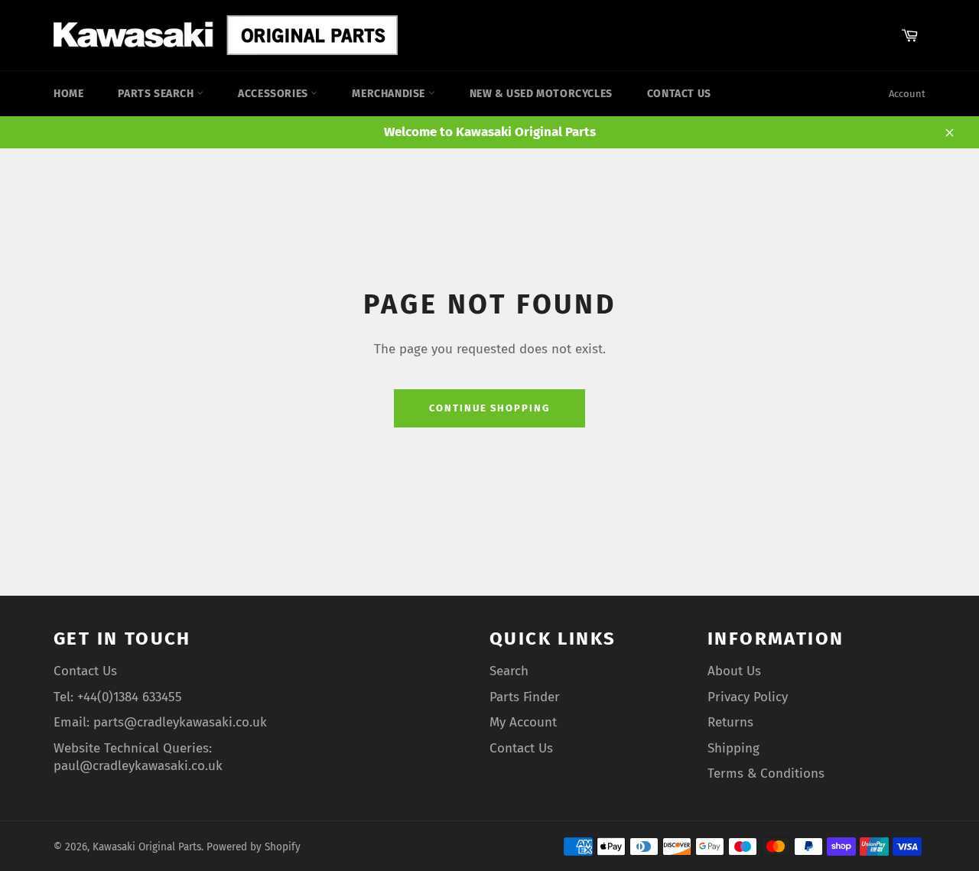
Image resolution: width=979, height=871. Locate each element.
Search (509, 671)
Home (68, 93)
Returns (730, 722)
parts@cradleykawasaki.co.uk (180, 722)
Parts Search (157, 93)
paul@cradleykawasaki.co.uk (138, 766)
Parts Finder (525, 697)
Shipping (733, 748)
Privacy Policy (747, 697)
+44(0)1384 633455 (129, 697)
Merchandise (390, 93)
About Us (734, 671)
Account (907, 93)
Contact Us (679, 93)
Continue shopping (489, 408)
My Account (523, 722)
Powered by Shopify (254, 846)
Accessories (274, 93)
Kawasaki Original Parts (147, 846)
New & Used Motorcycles (541, 93)
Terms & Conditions (766, 773)
